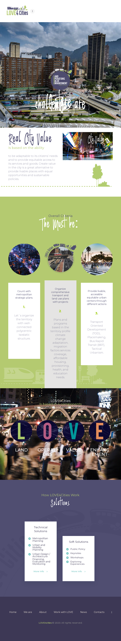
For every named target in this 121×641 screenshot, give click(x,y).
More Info (38, 571)
